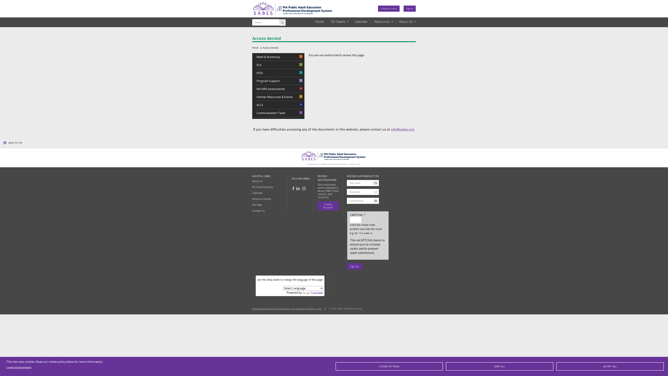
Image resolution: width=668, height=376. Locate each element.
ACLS (260, 105)
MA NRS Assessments (271, 89)
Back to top (15, 142)
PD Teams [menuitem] (338, 21)
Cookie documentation (18, 367)
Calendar (257, 193)
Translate (316, 293)
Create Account (389, 8)
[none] (336, 21)
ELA (259, 65)
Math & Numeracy (268, 57)
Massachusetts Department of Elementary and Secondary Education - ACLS (287, 309)
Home (255, 47)
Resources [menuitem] (382, 21)
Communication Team (271, 113)
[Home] (292, 16)
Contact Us (258, 210)
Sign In (409, 8)
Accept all (610, 366)
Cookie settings (389, 366)
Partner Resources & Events (275, 97)
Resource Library (261, 199)
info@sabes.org (402, 129)
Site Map (257, 204)
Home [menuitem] (319, 21)
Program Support (268, 81)
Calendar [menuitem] (361, 21)
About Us (257, 181)
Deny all (499, 366)
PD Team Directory (262, 187)
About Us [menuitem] (406, 21)
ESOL (260, 73)
